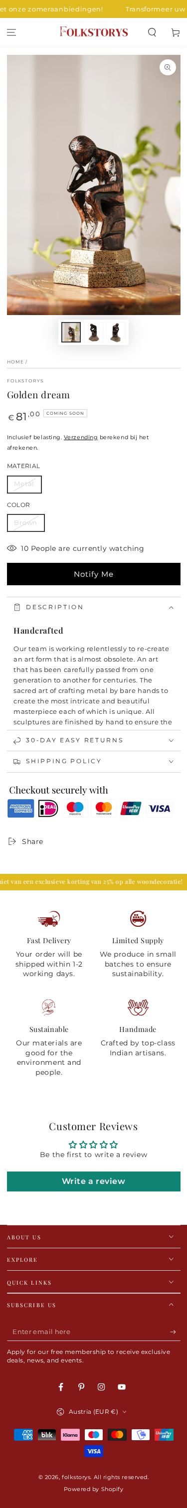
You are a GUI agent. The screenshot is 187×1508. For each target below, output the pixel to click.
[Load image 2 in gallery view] (94, 332)
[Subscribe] (175, 1332)
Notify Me (94, 574)
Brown (26, 522)
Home (15, 361)
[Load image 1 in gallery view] (71, 332)
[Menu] (11, 32)
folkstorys (76, 1477)
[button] (152, 32)
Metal (24, 484)
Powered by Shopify (94, 1489)
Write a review (94, 1181)
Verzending (81, 437)
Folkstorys (25, 380)
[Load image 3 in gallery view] (116, 332)
